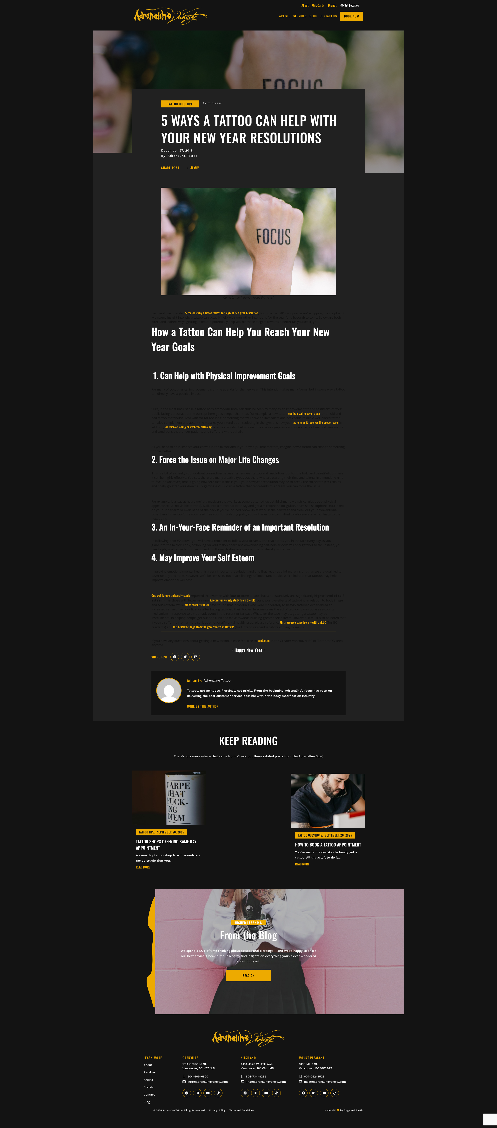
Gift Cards (318, 5)
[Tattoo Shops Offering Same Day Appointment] (169, 822)
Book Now (351, 16)
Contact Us (328, 16)
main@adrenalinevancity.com (325, 1082)
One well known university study (170, 595)
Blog (313, 16)
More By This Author (203, 706)
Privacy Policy (217, 1110)
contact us (264, 640)
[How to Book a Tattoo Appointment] (328, 825)
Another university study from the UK (232, 600)
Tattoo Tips (146, 832)
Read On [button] (248, 975)
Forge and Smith (353, 1110)
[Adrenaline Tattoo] (171, 22)
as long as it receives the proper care (315, 422)
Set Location (351, 5)
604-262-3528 (314, 1076)
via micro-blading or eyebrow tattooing (188, 427)
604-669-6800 (198, 1076)
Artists (284, 16)
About (305, 5)
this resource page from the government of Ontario (203, 627)
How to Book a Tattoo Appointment (328, 844)
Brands (332, 5)
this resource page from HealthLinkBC (303, 622)
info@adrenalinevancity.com (208, 1082)
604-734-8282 (256, 1076)
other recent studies (197, 604)
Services (300, 16)
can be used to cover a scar (304, 413)
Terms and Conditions (241, 1110)
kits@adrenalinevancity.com (266, 1082)
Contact (149, 1094)
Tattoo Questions (310, 835)
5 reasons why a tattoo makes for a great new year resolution (221, 313)
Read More (143, 867)
